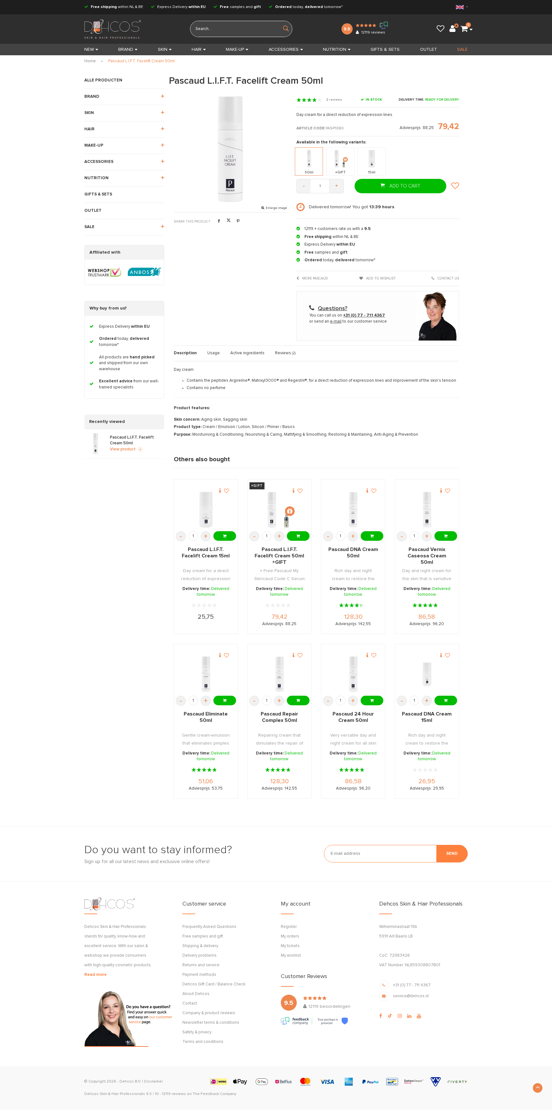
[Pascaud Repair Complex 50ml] (279, 674)
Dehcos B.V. (130, 1081)
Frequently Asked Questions (209, 927)
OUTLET (428, 49)
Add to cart (404, 186)
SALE (462, 49)
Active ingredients (247, 353)
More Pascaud (314, 278)
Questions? (332, 308)
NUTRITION (334, 49)
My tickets (290, 946)
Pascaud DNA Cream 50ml (353, 552)
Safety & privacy (196, 1032)
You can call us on (347, 315)
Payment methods (199, 975)
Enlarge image (276, 208)
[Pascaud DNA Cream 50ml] (353, 509)
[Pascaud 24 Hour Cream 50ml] (353, 674)
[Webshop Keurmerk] (105, 272)
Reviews (285, 353)
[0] (464, 29)
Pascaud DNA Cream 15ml (427, 717)
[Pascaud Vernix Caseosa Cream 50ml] (427, 509)
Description (185, 353)
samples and (240, 7)
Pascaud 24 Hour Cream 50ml (353, 717)
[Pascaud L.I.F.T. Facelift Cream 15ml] (206, 509)
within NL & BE (117, 7)
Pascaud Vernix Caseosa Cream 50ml (427, 556)
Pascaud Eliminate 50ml (206, 717)
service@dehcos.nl (411, 996)
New (89, 49)
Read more (95, 975)
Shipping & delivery (200, 946)
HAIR (197, 49)
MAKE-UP (235, 49)
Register (289, 927)
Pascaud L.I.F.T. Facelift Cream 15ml (206, 552)
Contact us (448, 278)
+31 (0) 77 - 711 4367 (412, 985)
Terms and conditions (202, 1042)
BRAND (125, 49)
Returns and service (200, 965)
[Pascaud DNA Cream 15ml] (427, 674)
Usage (213, 353)
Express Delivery (181, 7)
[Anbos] (145, 272)
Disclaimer (153, 1081)
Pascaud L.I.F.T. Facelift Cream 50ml (141, 61)
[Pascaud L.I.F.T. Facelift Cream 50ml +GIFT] (279, 509)
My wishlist (291, 955)
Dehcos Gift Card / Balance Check (214, 984)
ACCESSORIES (284, 49)
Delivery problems (199, 955)
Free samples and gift (202, 936)
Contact (189, 1003)
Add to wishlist (380, 278)
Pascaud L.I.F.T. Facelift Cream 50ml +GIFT (279, 556)
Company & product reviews (208, 1013)
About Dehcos (196, 994)
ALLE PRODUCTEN (103, 80)
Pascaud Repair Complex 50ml (279, 717)
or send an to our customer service (348, 321)
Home (90, 61)
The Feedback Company (214, 1094)
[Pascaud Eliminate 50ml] (206, 674)
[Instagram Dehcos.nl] (399, 1016)
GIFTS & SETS (385, 49)
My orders (290, 936)
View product (123, 449)
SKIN (162, 49)
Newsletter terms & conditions (210, 1023)
